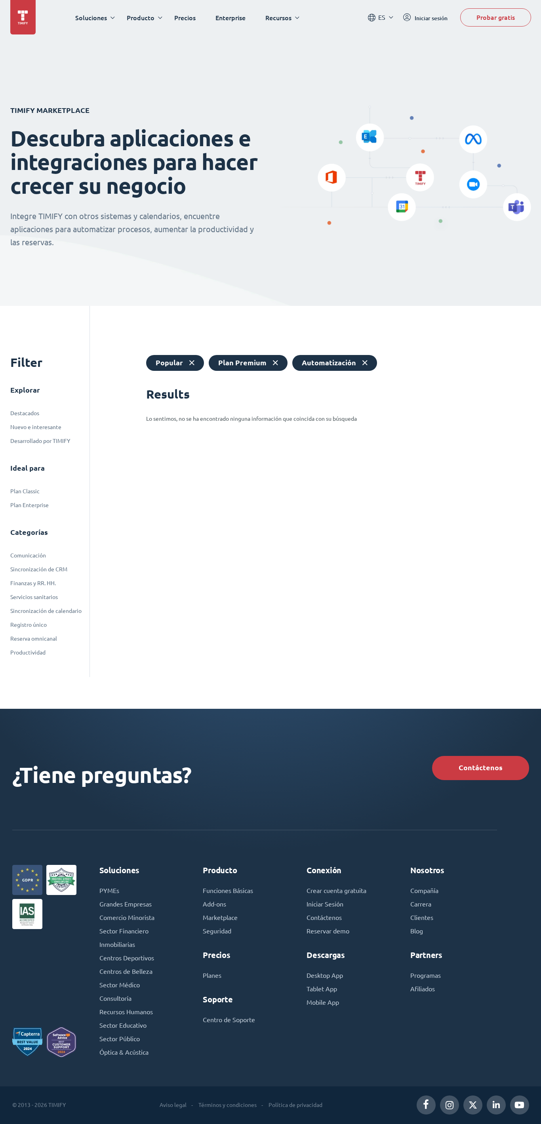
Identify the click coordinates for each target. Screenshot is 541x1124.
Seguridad (217, 931)
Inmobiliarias (117, 944)
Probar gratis (495, 17)
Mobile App (323, 1002)
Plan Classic (25, 491)
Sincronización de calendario (46, 611)
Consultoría (115, 998)
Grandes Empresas (125, 904)
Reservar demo (328, 931)
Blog (416, 931)
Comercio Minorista (126, 917)
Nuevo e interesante (35, 427)
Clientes (421, 917)
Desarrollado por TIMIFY (40, 441)
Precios (185, 17)
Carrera (420, 904)
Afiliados (422, 988)
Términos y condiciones (227, 1105)
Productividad (28, 652)
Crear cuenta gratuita (336, 890)
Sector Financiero (124, 931)
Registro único (28, 625)
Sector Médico (119, 985)
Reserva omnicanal (33, 638)
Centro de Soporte (229, 1019)
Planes (212, 975)
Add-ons (214, 904)
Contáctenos (481, 767)
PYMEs (109, 890)
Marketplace (220, 917)
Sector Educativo (123, 1025)
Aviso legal (173, 1105)
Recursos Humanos (126, 1011)
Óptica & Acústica (124, 1052)
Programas (425, 975)
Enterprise (230, 17)
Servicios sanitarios (34, 597)
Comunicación (28, 555)
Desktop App (325, 975)
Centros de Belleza (125, 971)
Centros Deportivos (126, 958)
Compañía (424, 890)
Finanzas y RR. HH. (33, 583)
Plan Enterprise (29, 505)
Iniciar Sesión (325, 904)
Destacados (24, 413)
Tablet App (322, 988)
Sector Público (119, 1038)
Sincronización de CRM (38, 569)
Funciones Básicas (228, 890)
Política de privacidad (295, 1105)
